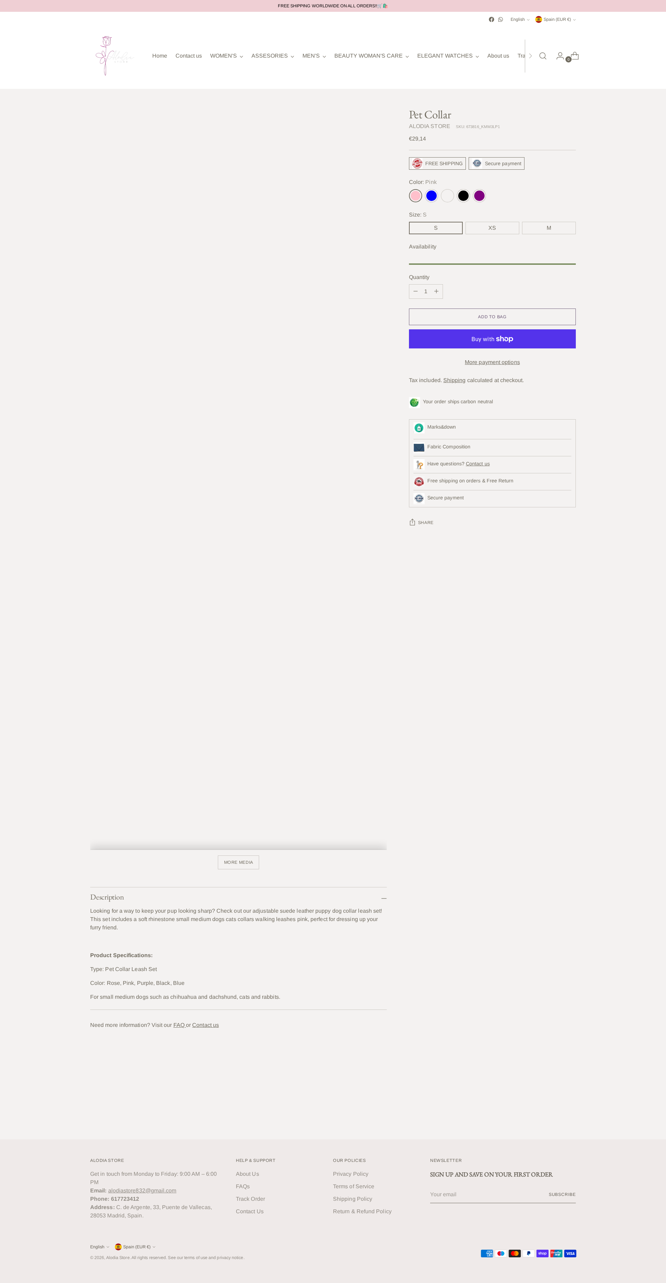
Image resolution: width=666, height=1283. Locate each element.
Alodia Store (118, 1257)
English (518, 19)
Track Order (250, 1199)
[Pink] (415, 195)
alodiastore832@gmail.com (142, 1190)
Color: (423, 182)
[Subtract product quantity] (415, 291)
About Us (247, 1174)
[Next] (530, 56)
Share (426, 522)
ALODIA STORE (429, 126)
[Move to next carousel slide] (570, 1115)
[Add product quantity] (436, 291)
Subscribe (562, 1194)
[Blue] (431, 195)
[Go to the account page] (557, 56)
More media (238, 862)
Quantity (419, 277)
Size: (418, 215)
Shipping (454, 380)
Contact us (205, 1025)
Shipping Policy (352, 1199)
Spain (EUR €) (557, 19)
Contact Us (250, 1211)
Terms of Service (353, 1186)
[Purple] (479, 195)
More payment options (492, 362)
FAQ (179, 1025)
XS (492, 228)
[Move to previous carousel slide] (554, 1116)
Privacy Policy (350, 1174)
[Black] (463, 195)
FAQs (243, 1186)
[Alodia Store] (116, 56)
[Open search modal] (543, 56)
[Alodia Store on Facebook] (491, 19)
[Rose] (447, 195)
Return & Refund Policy (362, 1211)
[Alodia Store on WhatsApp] (500, 19)
